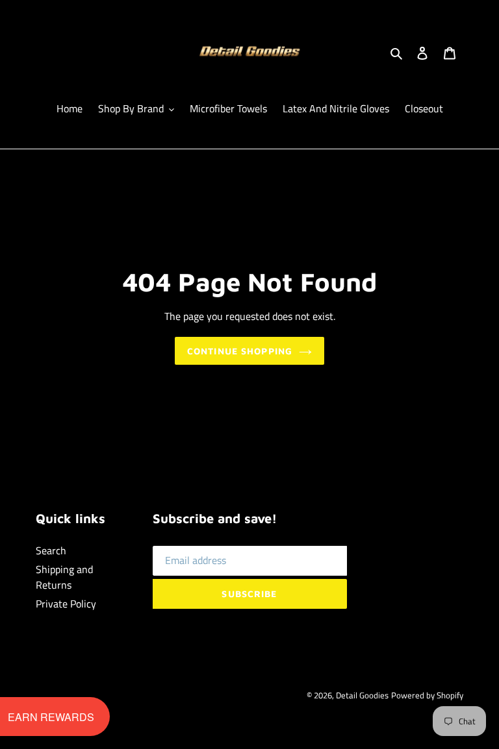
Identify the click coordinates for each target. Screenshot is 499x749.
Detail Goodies (362, 695)
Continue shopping (239, 350)
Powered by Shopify (427, 695)
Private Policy (66, 603)
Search (51, 550)
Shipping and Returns (64, 577)
